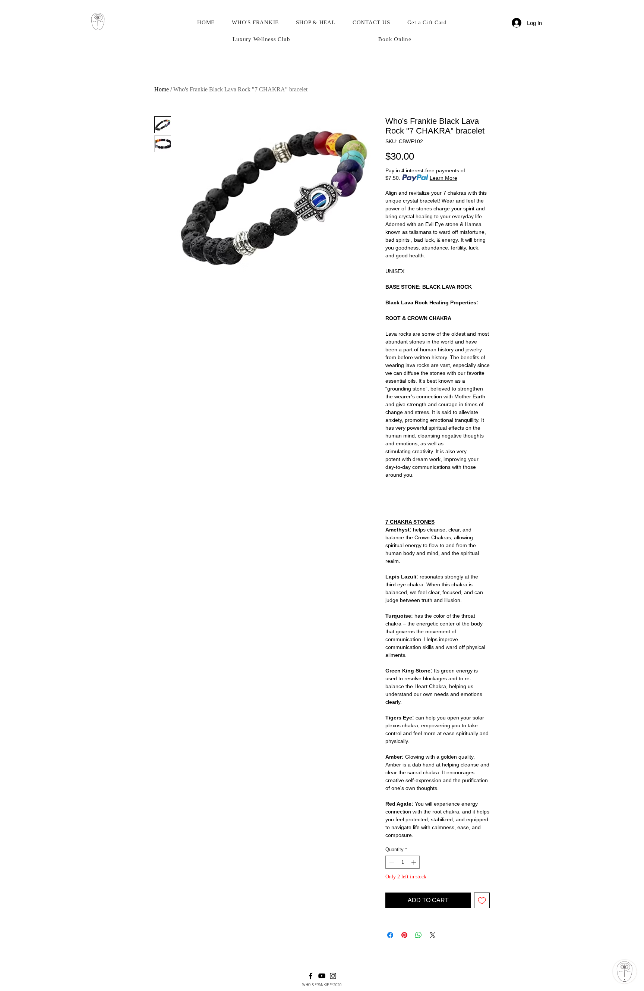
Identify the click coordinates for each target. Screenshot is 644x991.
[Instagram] (333, 976)
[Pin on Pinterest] (404, 935)
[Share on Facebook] (390, 935)
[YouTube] (322, 976)
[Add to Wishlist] (482, 900)
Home (161, 89)
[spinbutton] (402, 862)
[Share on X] (432, 935)
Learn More (443, 178)
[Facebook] (310, 976)
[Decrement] (390, 862)
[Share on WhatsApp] (418, 935)
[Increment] (414, 862)
